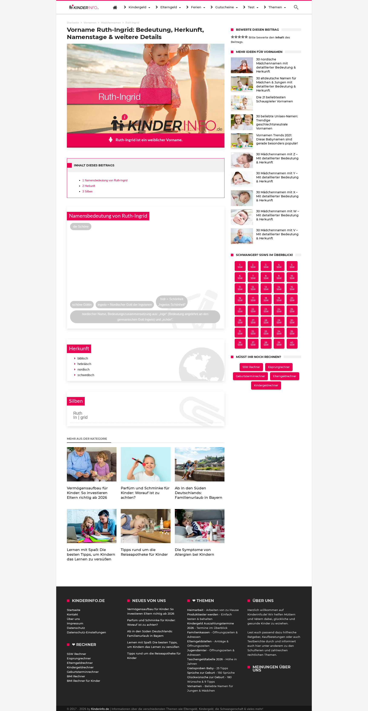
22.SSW (253, 310)
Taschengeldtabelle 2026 (205, 659)
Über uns (73, 619)
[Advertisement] (145, 264)
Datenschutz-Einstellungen (86, 632)
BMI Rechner (76, 676)
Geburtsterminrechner (250, 376)
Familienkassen (198, 632)
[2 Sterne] (236, 37)
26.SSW (240, 321)
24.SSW (279, 310)
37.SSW (253, 343)
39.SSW (279, 343)
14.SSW (279, 288)
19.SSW (279, 299)
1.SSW (240, 266)
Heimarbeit (195, 610)
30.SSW (292, 321)
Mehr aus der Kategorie (87, 438)
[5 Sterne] (246, 37)
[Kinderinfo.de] (84, 7)
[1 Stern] (232, 37)
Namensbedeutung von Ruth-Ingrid (104, 180)
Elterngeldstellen (199, 641)
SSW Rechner (251, 367)
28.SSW (266, 321)
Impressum (75, 623)
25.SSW (292, 310)
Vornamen (194, 686)
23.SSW (266, 310)
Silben (87, 191)
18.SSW (266, 299)
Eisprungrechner (279, 367)
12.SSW (253, 288)
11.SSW (240, 288)
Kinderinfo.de (100, 709)
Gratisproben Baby (200, 668)
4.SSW (279, 266)
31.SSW (240, 332)
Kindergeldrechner (266, 385)
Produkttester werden (202, 614)
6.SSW (240, 277)
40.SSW (292, 343)
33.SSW (266, 332)
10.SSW (292, 277)
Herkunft (88, 186)
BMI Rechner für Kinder (83, 680)
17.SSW (253, 299)
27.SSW (253, 321)
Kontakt (72, 614)
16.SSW (240, 299)
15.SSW (292, 288)
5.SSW (292, 266)
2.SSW (253, 266)
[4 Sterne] (242, 37)
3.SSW (266, 266)
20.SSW (292, 299)
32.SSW (253, 332)
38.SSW (266, 343)
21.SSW (240, 310)
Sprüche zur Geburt (201, 672)
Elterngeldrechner (284, 376)
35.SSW (292, 332)
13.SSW (266, 288)
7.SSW (253, 277)
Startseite (73, 610)
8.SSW (266, 277)
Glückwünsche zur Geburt (205, 677)
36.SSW (240, 343)
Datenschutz (76, 628)
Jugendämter (197, 650)
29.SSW (279, 321)
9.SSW (279, 277)
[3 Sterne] (239, 37)
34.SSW (279, 332)
